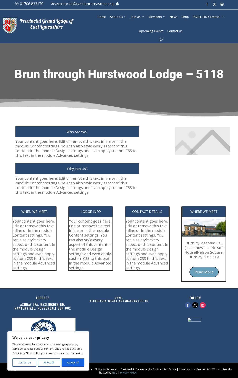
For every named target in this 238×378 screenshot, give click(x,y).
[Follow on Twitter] (195, 305)
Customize (24, 362)
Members (155, 17)
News (173, 17)
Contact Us (175, 31)
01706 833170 (31, 3)
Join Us (136, 17)
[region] (48, 351)
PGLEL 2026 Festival (206, 17)
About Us (116, 17)
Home (101, 17)
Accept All (73, 362)
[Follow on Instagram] (222, 4)
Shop (185, 17)
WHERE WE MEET (204, 211)
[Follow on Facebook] (207, 4)
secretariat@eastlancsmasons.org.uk (86, 3)
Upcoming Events (151, 31)
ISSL (114, 372)
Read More (204, 272)
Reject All (48, 362)
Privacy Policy (128, 372)
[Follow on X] (215, 4)
